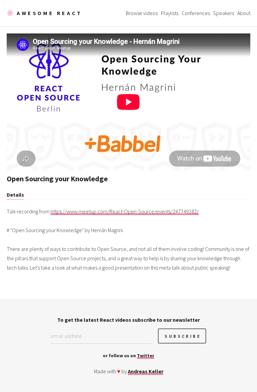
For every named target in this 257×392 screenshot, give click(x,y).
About (243, 13)
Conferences (196, 13)
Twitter (145, 356)
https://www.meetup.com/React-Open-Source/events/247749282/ (125, 211)
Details (15, 194)
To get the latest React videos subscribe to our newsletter (128, 319)
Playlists (169, 13)
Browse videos (142, 13)
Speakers (223, 13)
